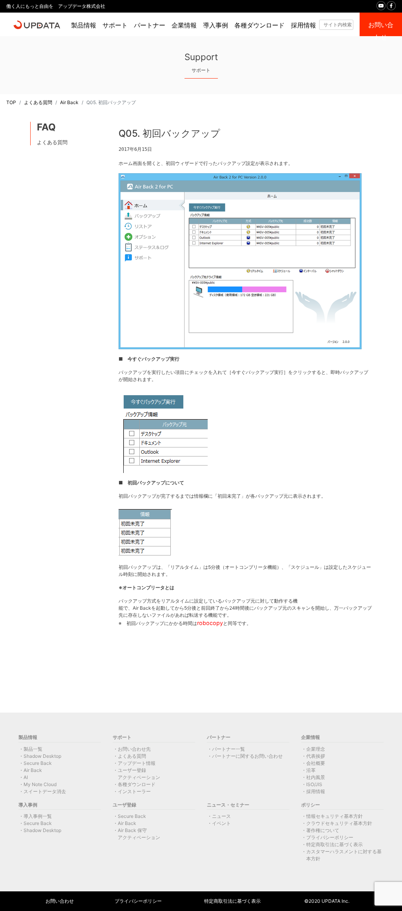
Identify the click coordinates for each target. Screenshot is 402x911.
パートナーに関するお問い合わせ (247, 756)
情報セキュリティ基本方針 (334, 816)
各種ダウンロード (259, 25)
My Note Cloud (40, 784)
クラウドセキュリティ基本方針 (339, 823)
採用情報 (303, 25)
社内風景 (315, 777)
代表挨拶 (315, 756)
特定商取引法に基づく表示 (334, 844)
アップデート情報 (136, 763)
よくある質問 (38, 102)
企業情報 (184, 25)
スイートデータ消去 (45, 791)
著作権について (322, 830)
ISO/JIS (314, 784)
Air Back (69, 102)
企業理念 (315, 749)
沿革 (311, 770)
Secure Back (38, 763)
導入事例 (215, 25)
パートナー (149, 25)
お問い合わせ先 (134, 749)
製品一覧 (33, 749)
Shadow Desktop (42, 756)
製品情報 (83, 25)
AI (26, 777)
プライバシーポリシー (329, 837)
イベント (221, 823)
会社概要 (315, 763)
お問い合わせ (60, 901)
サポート (115, 25)
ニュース (221, 816)
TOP (11, 102)
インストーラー (134, 791)
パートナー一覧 (228, 749)
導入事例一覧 (38, 816)
